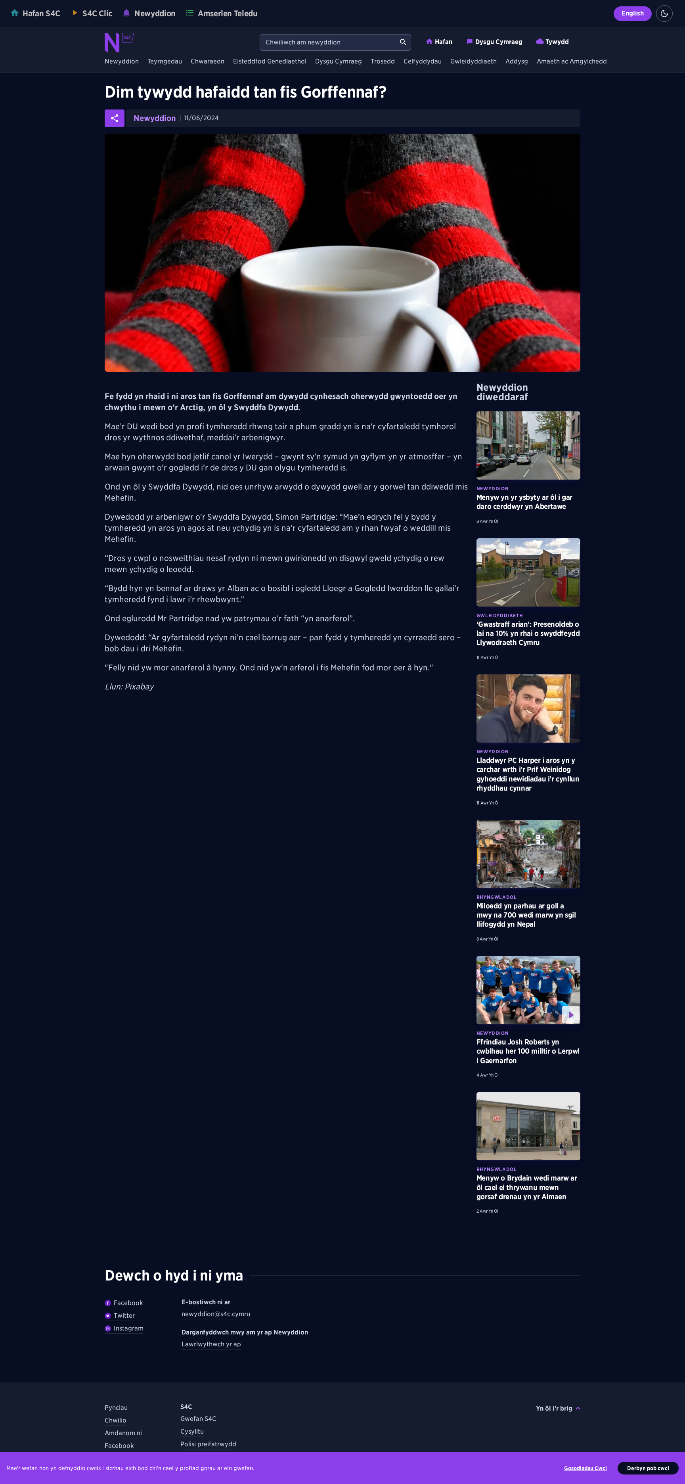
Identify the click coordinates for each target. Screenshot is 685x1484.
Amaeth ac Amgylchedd (572, 61)
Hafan (443, 42)
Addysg (516, 61)
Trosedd (383, 61)
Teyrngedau (164, 61)
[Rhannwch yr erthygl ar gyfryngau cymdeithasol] (114, 118)
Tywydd (557, 42)
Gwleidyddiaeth (473, 61)
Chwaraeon (207, 61)
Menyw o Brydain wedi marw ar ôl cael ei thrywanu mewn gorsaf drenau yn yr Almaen (526, 1187)
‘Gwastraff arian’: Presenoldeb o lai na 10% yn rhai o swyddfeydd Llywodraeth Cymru (528, 633)
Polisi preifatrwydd (208, 1444)
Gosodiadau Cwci (585, 1468)
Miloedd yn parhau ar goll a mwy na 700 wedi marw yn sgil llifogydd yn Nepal (526, 915)
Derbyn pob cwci (648, 1468)
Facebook (128, 1303)
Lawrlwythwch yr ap (211, 1344)
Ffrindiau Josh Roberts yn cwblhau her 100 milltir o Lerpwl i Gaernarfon (528, 1051)
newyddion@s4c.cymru (216, 1314)
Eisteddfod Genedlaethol (269, 61)
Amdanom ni (123, 1433)
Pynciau (116, 1407)
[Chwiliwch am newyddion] (403, 42)
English (633, 13)
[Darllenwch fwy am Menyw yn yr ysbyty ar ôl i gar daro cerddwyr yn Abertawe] (528, 445)
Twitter (124, 1315)
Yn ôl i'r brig (554, 1408)
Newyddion (122, 61)
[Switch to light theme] (664, 13)
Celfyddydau (423, 61)
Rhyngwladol (496, 897)
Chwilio (115, 1420)
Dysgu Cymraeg (498, 42)
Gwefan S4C (198, 1419)
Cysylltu (192, 1431)
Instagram (129, 1328)
